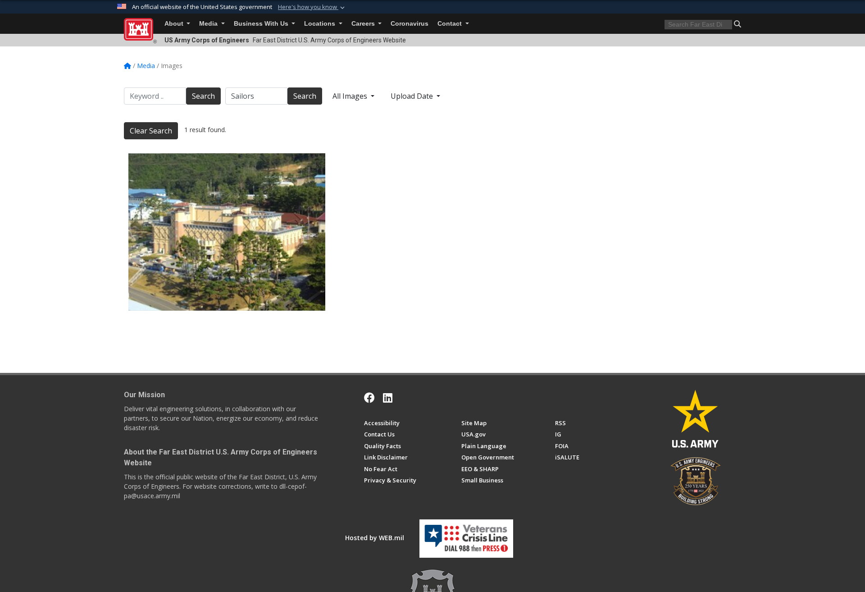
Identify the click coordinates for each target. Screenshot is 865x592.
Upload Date (413, 96)
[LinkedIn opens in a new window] (387, 398)
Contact (450, 23)
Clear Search (151, 131)
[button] (312, 7)
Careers (364, 23)
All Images (350, 96)
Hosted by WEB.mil (374, 537)
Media (209, 23)
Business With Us (262, 23)
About (174, 23)
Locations (320, 23)
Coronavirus (409, 23)
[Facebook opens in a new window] (369, 398)
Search (203, 96)
